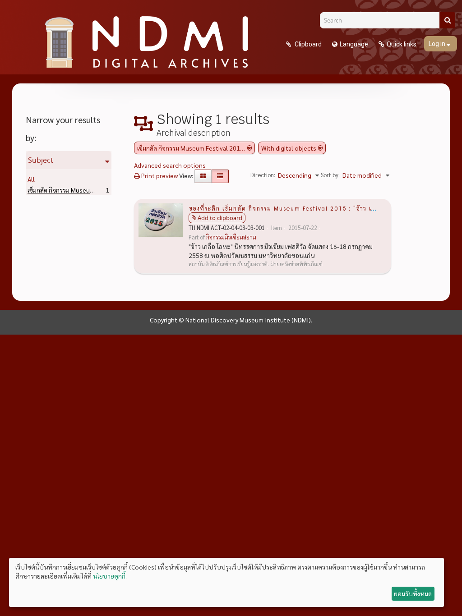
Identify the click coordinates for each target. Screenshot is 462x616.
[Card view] (203, 176)
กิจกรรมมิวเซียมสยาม (231, 237)
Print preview (159, 175)
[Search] (447, 20)
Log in (438, 43)
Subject (40, 160)
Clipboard (307, 44)
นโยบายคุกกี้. (110, 576)
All (31, 179)
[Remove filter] (249, 147)
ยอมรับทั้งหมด (413, 593)
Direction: (262, 175)
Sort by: (330, 175)
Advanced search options (170, 165)
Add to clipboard (220, 218)
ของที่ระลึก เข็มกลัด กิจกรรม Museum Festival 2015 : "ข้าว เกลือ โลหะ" (296, 207)
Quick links (401, 44)
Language (354, 44)
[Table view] (220, 176)
